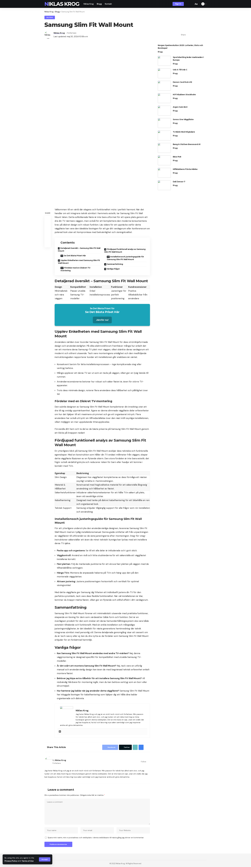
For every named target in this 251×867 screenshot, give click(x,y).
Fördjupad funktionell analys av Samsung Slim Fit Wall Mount (124, 250)
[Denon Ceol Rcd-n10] (164, 86)
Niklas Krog (61, 4)
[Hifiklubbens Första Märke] (164, 173)
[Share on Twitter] (192, 35)
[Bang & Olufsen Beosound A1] (164, 148)
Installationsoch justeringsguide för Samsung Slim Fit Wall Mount (125, 258)
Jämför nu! (102, 319)
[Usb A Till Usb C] (164, 73)
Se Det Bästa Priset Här (75, 255)
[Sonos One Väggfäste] (164, 123)
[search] (191, 4)
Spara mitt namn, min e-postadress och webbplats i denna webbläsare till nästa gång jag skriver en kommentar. (96, 837)
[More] (205, 35)
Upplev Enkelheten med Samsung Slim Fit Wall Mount (79, 261)
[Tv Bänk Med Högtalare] (164, 135)
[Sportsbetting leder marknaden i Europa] (164, 61)
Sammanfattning (115, 264)
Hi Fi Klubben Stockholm (184, 94)
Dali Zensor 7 (179, 181)
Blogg (50, 17)
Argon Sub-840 (180, 107)
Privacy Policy (11, 861)
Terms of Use (27, 861)
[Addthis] (60, 731)
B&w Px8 (177, 157)
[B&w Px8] (164, 160)
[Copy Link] (196, 35)
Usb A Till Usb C (180, 69)
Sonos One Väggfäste (183, 119)
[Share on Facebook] (188, 35)
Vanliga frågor (113, 269)
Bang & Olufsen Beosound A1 (186, 144)
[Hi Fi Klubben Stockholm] (164, 98)
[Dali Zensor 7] (164, 185)
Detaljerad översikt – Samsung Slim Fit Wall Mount (79, 249)
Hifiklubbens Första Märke (185, 169)
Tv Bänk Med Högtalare (184, 132)
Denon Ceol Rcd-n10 (182, 82)
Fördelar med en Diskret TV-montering (76, 269)
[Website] (149, 762)
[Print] (200, 35)
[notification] (187, 4)
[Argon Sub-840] (164, 110)
